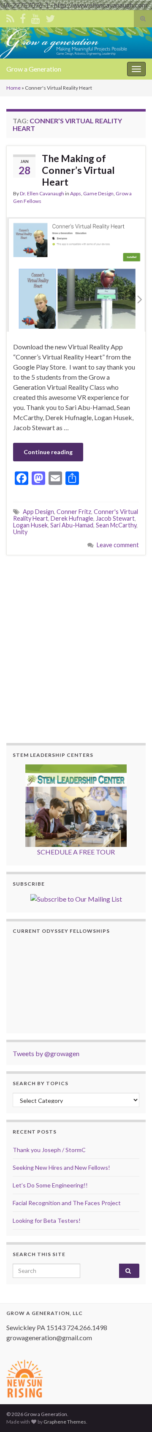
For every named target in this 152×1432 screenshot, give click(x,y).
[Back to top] (133, 1413)
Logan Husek (30, 525)
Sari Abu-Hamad (71, 525)
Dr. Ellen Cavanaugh (42, 193)
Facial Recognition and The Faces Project (67, 1202)
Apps (75, 193)
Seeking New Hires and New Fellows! (61, 1167)
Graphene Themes (64, 1422)
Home (13, 88)
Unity (20, 531)
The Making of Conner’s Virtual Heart (78, 170)
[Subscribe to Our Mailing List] (76, 898)
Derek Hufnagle (72, 518)
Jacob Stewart (115, 518)
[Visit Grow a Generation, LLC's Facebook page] (23, 17)
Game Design (98, 193)
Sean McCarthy (116, 525)
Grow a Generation (33, 69)
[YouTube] (35, 17)
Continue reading (48, 451)
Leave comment (118, 544)
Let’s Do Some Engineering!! (50, 1185)
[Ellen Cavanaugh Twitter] (50, 17)
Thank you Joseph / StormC (49, 1149)
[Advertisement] (76, 648)
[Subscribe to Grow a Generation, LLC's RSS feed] (10, 17)
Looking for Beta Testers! (47, 1220)
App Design (38, 511)
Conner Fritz (74, 511)
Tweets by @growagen (46, 1053)
